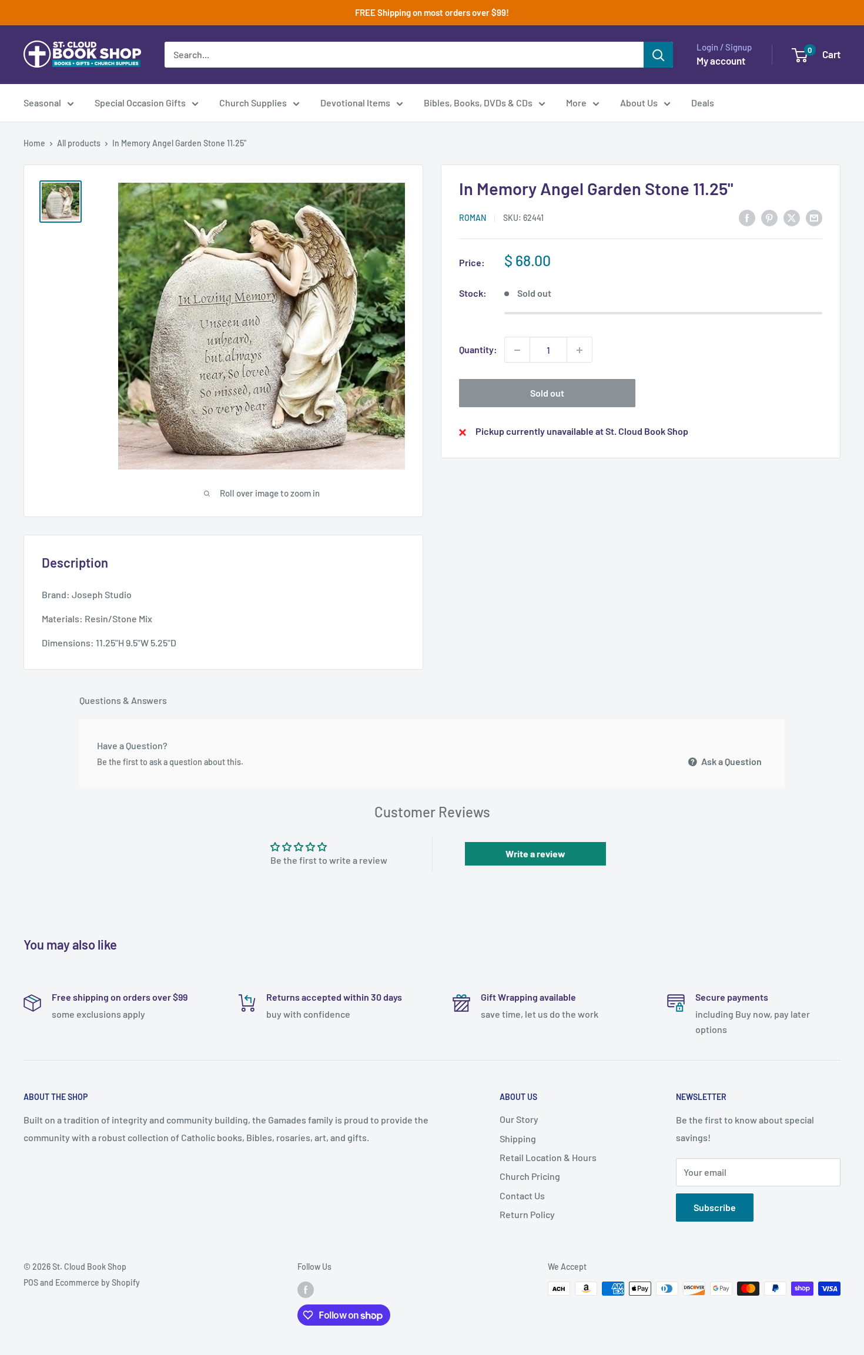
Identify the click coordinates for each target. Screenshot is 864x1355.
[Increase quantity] (579, 350)
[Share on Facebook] (747, 217)
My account (720, 60)
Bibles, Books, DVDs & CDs (478, 102)
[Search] (658, 55)
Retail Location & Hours (548, 1157)
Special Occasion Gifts (140, 102)
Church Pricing (530, 1176)
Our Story (519, 1119)
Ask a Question (730, 761)
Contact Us (522, 1195)
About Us (639, 102)
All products (79, 143)
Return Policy (527, 1214)
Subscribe (715, 1207)
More (576, 102)
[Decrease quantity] (517, 350)
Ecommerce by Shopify (97, 1282)
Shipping (518, 1138)
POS (31, 1282)
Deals (702, 102)
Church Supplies (253, 102)
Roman (472, 218)
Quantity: (478, 349)
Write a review (535, 853)
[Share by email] (814, 217)
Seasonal (42, 102)
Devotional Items (355, 102)
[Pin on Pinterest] (769, 217)
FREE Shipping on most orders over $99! (432, 12)
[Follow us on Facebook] (305, 1290)
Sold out (547, 393)
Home (34, 143)
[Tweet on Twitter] (791, 217)
